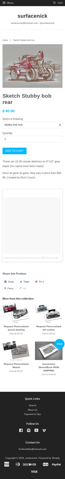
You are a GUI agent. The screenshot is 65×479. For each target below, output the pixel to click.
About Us (32, 410)
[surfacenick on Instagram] (28, 431)
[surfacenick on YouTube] (36, 431)
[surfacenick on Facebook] (21, 431)
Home (5, 40)
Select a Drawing (12, 119)
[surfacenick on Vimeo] (44, 431)
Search (32, 405)
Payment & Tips (32, 414)
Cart (59, 2)
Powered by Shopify (49, 458)
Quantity (7, 133)
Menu (10, 2)
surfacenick (33, 16)
